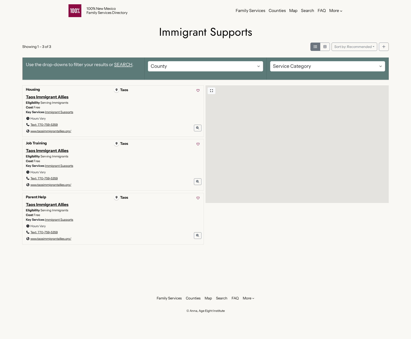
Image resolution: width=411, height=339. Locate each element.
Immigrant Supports (59, 112)
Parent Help (36, 197)
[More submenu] (341, 10)
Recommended (353, 46)
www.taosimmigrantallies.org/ (50, 131)
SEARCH (123, 64)
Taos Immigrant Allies (47, 96)
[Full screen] (211, 90)
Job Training (36, 143)
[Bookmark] (198, 90)
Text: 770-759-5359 (44, 125)
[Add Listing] (384, 47)
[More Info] (198, 128)
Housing (33, 89)
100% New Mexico (101, 8)
